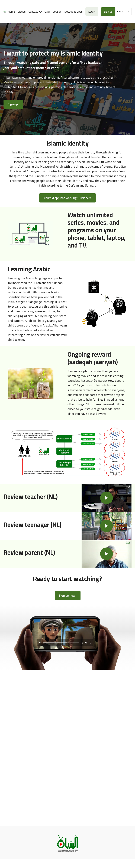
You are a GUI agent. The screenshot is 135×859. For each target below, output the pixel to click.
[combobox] (123, 11)
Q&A (47, 11)
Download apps (73, 11)
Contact (33, 11)
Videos (22, 11)
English (120, 11)
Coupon (57, 11)
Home (11, 11)
